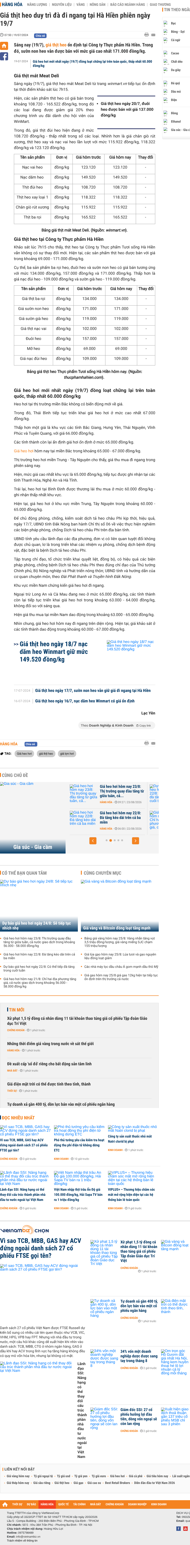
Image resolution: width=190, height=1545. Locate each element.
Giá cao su (94, 1483)
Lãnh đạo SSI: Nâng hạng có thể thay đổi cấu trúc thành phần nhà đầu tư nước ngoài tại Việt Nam (22, 1194)
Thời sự (12, 1090)
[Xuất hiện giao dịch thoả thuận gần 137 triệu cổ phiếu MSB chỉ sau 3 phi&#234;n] (175, 1417)
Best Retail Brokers (117, 1483)
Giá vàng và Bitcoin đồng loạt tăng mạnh (116, 928)
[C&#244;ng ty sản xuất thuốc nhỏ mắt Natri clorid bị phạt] (133, 1129)
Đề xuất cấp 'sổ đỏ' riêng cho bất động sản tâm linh (49, 1064)
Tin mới (16, 1010)
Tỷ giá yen (81, 1476)
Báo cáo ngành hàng (127, 5)
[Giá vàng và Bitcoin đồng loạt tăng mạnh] (120, 906)
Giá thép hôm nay (18, 1483)
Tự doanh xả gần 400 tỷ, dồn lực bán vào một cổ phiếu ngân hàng (61, 1104)
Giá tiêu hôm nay (157, 1476)
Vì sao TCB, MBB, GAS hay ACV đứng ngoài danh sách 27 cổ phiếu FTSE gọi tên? (24, 1145)
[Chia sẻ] (4, 56)
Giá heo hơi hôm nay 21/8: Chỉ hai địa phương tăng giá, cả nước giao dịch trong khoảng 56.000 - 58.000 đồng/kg (39, 982)
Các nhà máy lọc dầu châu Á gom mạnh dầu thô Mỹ (121, 967)
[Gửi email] (153, 35)
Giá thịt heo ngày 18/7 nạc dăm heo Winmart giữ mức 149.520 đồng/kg (54, 651)
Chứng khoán (16, 1030)
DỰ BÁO (31, 1504)
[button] (93, 840)
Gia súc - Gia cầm (32, 847)
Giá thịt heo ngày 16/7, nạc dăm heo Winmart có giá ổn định (85, 701)
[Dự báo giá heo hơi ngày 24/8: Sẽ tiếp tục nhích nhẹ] (39, 906)
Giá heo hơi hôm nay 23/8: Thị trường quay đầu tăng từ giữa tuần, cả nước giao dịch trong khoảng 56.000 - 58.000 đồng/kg (39, 942)
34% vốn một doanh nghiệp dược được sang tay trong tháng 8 (139, 1356)
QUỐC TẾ (63, 1504)
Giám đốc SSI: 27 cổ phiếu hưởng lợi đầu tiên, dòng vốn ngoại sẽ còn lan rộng (138, 1417)
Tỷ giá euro (99, 1476)
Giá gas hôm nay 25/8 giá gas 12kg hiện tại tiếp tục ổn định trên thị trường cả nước (121, 977)
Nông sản (97, 5)
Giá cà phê (135, 1476)
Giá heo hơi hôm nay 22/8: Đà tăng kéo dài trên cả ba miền (39, 956)
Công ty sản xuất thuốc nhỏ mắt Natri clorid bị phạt (130, 1139)
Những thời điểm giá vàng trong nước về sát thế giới (50, 1043)
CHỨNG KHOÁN (115, 1504)
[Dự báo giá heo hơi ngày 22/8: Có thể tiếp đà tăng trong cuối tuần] (84, 793)
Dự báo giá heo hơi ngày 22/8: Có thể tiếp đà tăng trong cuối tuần (119, 791)
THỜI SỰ (17, 1504)
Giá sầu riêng (41, 1483)
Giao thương (160, 5)
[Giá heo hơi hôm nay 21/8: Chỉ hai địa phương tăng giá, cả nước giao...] (84, 820)
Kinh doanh (61, 1158)
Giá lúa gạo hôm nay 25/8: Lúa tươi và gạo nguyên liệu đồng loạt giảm (120, 956)
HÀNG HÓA (47, 1504)
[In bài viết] (147, 35)
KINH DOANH (159, 1504)
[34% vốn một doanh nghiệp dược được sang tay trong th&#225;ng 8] (104, 1358)
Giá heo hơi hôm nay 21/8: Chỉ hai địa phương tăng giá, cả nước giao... (122, 818)
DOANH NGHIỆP (137, 1504)
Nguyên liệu (62, 5)
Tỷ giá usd (63, 1476)
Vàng (80, 5)
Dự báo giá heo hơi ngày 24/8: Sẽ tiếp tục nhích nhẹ (36, 926)
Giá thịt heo (61, 1483)
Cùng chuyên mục (102, 873)
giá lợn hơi (67, 753)
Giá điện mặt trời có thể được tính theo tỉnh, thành (49, 1084)
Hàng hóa (12, 4)
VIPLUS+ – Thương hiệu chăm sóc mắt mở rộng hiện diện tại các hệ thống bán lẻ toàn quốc (131, 1194)
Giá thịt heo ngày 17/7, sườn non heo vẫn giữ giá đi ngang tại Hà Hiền (93, 690)
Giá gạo (78, 1483)
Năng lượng (37, 5)
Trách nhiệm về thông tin (22, 1540)
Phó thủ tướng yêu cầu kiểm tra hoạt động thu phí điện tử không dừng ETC (79, 1145)
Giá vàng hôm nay (18, 1476)
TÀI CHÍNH (79, 1504)
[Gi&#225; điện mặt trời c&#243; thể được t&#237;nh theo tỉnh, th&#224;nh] (175, 1308)
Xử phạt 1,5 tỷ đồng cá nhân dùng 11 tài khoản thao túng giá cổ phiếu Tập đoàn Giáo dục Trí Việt (77, 1021)
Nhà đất (12, 1070)
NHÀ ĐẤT (95, 1504)
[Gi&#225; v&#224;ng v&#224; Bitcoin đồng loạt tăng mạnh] (175, 1249)
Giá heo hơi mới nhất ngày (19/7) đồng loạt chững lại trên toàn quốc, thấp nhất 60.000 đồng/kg (92, 63)
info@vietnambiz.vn (28, 1536)
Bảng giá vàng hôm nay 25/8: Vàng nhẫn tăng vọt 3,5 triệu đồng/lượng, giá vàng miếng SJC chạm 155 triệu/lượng (119, 942)
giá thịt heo (56, 45)
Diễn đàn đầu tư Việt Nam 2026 (154, 1483)
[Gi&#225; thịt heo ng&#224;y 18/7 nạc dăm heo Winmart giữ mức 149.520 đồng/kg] (125, 660)
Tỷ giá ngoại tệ (43, 1476)
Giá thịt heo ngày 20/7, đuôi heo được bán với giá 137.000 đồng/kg (127, 109)
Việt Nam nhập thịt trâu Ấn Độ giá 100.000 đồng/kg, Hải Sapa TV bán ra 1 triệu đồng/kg (78, 1194)
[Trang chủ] (4, 46)
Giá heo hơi (24, 451)
